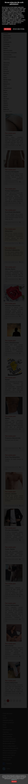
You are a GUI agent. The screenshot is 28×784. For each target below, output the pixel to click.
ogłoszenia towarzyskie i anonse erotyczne (13, 8)
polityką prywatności (7, 17)
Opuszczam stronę (18, 29)
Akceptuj (14, 781)
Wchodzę (7, 29)
